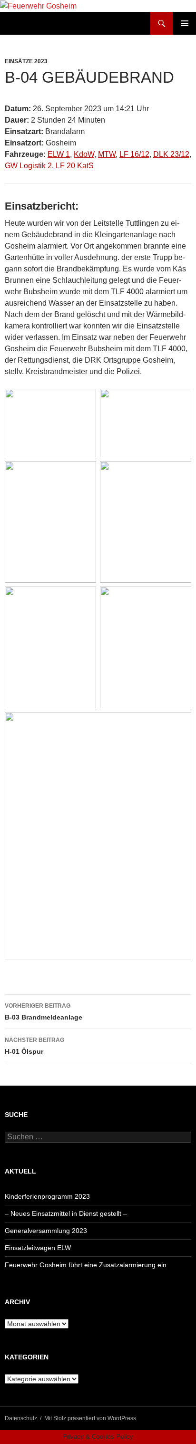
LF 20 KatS (75, 166)
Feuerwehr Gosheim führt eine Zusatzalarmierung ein (86, 1265)
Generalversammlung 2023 (46, 1230)
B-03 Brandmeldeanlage (43, 1011)
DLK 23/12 (171, 154)
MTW (107, 154)
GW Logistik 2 (28, 166)
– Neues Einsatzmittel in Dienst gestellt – (66, 1213)
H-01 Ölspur (34, 1046)
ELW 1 (59, 154)
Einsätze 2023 (26, 61)
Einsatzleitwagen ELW (38, 1247)
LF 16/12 (134, 154)
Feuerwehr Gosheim (46, 23)
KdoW (84, 154)
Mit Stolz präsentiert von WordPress (90, 1418)
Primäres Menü (184, 23)
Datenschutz (21, 1418)
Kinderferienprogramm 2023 (47, 1196)
